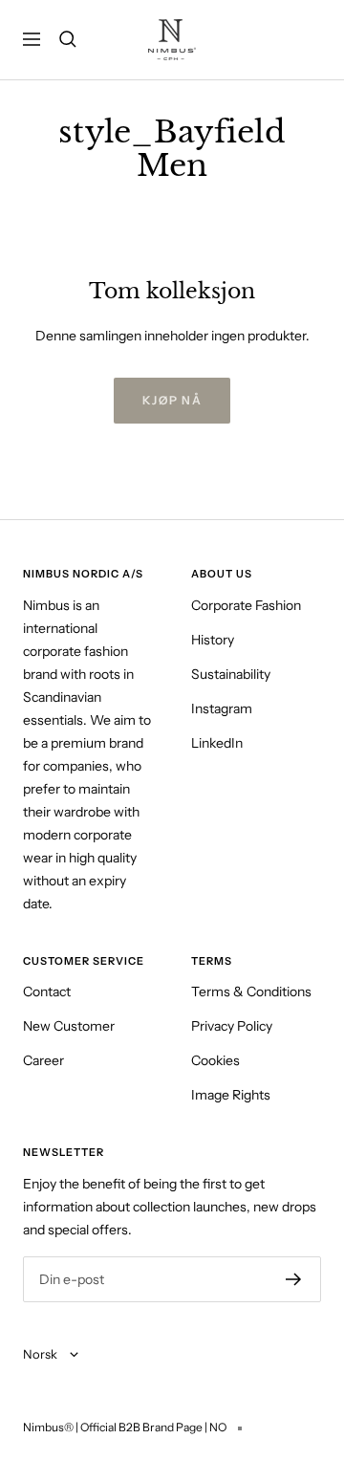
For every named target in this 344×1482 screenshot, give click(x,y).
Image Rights (230, 1094)
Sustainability (230, 674)
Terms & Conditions (251, 991)
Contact (47, 991)
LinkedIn (217, 743)
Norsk (41, 1354)
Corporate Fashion (246, 605)
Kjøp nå (172, 400)
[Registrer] (294, 1279)
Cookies (215, 1060)
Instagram (221, 708)
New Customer (69, 1026)
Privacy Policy (231, 1026)
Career (43, 1060)
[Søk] (67, 39)
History (212, 639)
